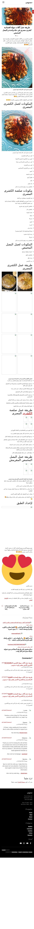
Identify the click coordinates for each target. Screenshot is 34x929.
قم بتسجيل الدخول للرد (6, 662)
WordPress (14, 852)
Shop (31, 814)
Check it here (23, 732)
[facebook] (30, 843)
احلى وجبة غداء (24, 647)
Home (30, 812)
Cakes (30, 833)
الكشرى (27, 413)
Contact (30, 819)
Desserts (30, 835)
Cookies (30, 830)
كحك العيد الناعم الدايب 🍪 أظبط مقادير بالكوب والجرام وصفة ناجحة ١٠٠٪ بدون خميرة (17, 628)
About (30, 816)
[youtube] (27, 843)
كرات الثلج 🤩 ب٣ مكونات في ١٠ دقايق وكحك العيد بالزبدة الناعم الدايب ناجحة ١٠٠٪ (17, 639)
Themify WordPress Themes (25, 852)
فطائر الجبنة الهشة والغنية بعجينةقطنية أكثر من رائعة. (11, 607)
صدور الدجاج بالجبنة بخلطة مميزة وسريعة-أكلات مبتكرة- (23, 607)
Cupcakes (29, 828)
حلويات (27, 625)
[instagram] (24, 843)
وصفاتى (30, 625)
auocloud (24, 754)
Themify (4, 850)
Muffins (30, 826)
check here (24, 773)
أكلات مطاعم (29, 647)
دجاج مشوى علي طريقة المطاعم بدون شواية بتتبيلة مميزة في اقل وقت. (18, 650)
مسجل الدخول (21, 782)
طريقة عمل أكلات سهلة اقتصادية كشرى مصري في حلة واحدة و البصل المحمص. (17, 30)
